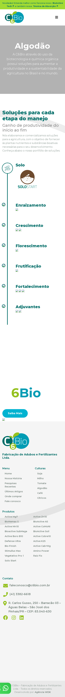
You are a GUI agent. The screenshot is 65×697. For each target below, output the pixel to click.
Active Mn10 (12, 526)
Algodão (42, 488)
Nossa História (13, 478)
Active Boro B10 (14, 536)
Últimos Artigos (14, 491)
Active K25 (39, 541)
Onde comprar (13, 496)
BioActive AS (40, 521)
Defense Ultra (13, 541)
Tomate (41, 483)
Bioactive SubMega (16, 531)
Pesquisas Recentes (11, 485)
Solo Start (10, 560)
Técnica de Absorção (44, 6)
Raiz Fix (37, 555)
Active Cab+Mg (42, 546)
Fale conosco (13, 501)
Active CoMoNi (41, 526)
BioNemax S (12, 521)
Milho (40, 478)
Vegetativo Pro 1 (14, 555)
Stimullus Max (13, 550)
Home (8, 473)
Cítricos (41, 498)
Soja (39, 473)
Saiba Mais (15, 413)
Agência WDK (43, 692)
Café (40, 493)
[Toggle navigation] (56, 17)
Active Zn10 (40, 516)
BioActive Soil (41, 531)
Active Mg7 (11, 516)
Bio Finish (10, 546)
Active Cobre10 (42, 536)
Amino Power (41, 550)
